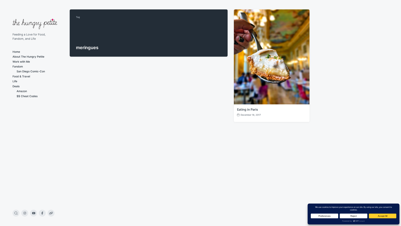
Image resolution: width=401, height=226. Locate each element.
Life (15, 81)
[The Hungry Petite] (35, 24)
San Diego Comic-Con (31, 71)
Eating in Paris (247, 109)
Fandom (18, 66)
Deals (16, 86)
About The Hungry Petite (28, 56)
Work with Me (21, 61)
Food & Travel (21, 76)
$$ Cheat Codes (27, 96)
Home (16, 51)
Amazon (22, 91)
